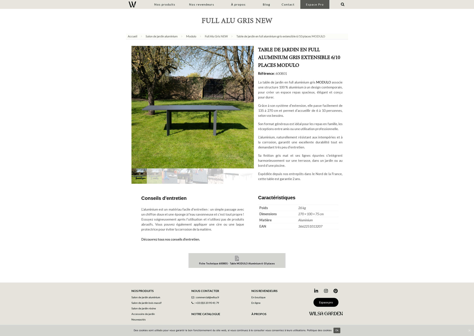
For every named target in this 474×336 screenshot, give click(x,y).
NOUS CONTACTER (205, 291)
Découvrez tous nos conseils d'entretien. (170, 239)
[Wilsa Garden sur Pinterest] (335, 292)
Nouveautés (138, 319)
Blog (266, 4)
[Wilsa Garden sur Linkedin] (316, 292)
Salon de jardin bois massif (146, 302)
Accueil (132, 36)
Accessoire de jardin (143, 313)
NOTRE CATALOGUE (205, 314)
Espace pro (326, 302)
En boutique (258, 297)
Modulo (191, 36)
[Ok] (469, 330)
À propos (238, 4)
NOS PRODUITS (142, 291)
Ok (337, 330)
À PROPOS (258, 314)
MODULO (323, 82)
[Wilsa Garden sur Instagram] (325, 292)
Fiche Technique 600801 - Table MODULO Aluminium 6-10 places (237, 263)
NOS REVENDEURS (264, 291)
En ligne (256, 302)
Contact (288, 4)
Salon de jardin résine (143, 308)
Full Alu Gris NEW (216, 36)
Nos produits (164, 4)
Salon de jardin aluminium (162, 36)
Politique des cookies (319, 330)
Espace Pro (315, 4)
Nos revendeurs (201, 4)
